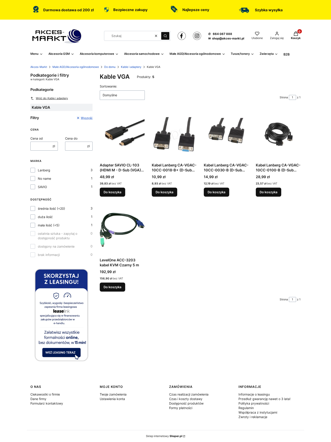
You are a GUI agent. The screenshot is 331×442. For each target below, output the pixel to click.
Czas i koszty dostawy (185, 399)
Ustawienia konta (112, 399)
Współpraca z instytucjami (257, 412)
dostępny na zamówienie (56, 246)
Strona (284, 97)
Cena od (36, 138)
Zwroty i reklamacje (252, 417)
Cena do (71, 138)
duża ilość (45, 217)
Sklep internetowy (164, 436)
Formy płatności (180, 408)
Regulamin (246, 408)
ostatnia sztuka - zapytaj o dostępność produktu (57, 236)
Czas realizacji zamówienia (189, 394)
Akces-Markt (38, 67)
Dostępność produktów (186, 403)
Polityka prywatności (253, 403)
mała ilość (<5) (48, 225)
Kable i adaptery (131, 67)
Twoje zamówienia (113, 394)
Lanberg (44, 170)
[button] (165, 36)
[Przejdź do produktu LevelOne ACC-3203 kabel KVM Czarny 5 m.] (122, 230)
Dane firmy (38, 399)
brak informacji (49, 255)
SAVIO (42, 187)
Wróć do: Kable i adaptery (52, 98)
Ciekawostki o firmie (45, 394)
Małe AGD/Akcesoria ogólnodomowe (75, 67)
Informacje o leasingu (254, 394)
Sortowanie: (108, 86)
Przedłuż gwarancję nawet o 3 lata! (264, 399)
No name (44, 178)
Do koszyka (112, 192)
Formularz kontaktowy (46, 403)
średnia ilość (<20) (51, 208)
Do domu (110, 67)
